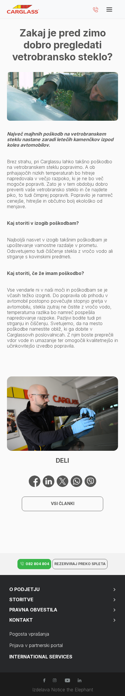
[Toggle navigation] (109, 10)
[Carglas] (23, 9)
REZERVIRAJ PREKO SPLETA (80, 564)
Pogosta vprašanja (29, 634)
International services (40, 657)
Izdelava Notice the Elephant (62, 690)
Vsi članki (62, 503)
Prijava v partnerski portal (36, 645)
